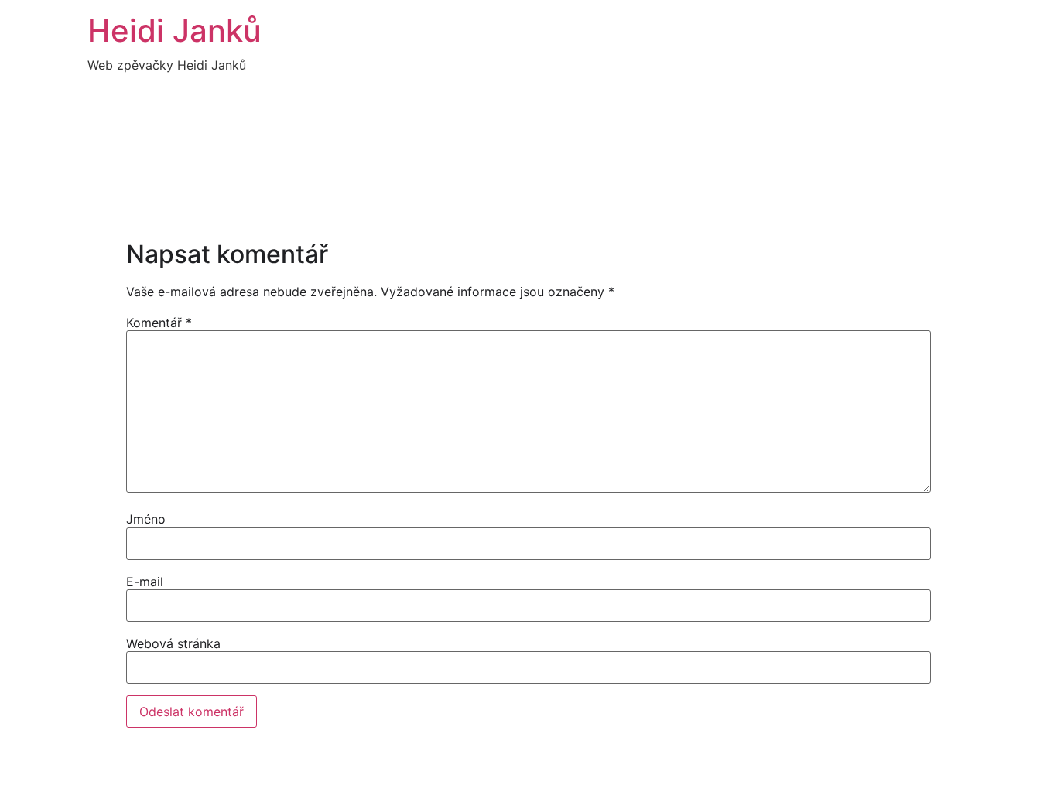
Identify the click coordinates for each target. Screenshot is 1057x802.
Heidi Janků (174, 30)
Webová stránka (173, 643)
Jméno (146, 519)
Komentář (159, 322)
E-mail (144, 581)
